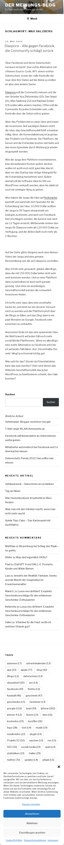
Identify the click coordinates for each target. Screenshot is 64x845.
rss (52, 740)
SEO (12, 747)
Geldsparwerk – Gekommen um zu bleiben (29, 484)
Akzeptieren (32, 813)
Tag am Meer (12, 491)
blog (42, 669)
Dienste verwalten (31, 804)
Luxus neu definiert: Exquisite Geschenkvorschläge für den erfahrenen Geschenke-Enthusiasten (28, 595)
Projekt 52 (16, 740)
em (33, 682)
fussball (14, 695)
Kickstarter (50, 197)
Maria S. (9, 591)
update (31, 759)
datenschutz (32, 676)
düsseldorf (16, 682)
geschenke (16, 701)
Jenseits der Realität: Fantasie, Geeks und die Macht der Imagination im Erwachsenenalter (31, 580)
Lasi (7, 575)
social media (31, 747)
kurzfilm (35, 721)
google (14, 708)
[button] (59, 766)
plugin (36, 734)
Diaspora (10, 92)
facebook (15, 689)
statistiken (15, 753)
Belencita (10, 606)
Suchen (10, 394)
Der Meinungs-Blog (30, 5)
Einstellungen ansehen (32, 832)
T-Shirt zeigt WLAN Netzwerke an (25, 428)
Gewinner (37, 701)
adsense (14, 663)
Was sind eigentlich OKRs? (31, 557)
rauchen (36, 740)
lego (12, 727)
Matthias (10, 546)
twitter (13, 759)
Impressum (53, 840)
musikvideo (16, 734)
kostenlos (15, 721)
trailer (35, 753)
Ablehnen (32, 823)
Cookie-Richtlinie (14, 840)
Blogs (13, 676)
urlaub (48, 759)
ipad (31, 708)
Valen (8, 622)
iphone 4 (14, 714)
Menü (33, 18)
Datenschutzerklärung (35, 840)
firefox (34, 689)
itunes (32, 714)
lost (26, 727)
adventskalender (38, 663)
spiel (50, 747)
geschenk (34, 695)
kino (47, 714)
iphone (48, 708)
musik (41, 727)
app (11, 669)
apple (26, 669)
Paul (7, 564)
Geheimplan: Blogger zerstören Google (28, 421)
